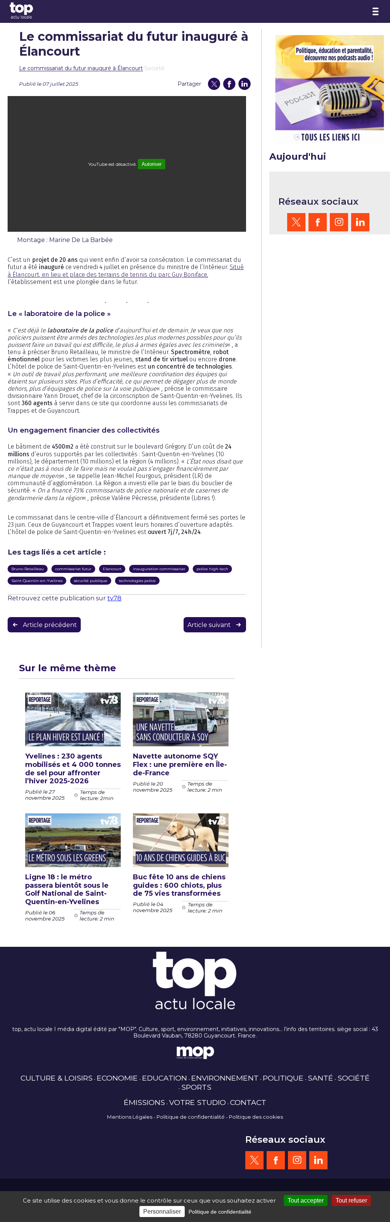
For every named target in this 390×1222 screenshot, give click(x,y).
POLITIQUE (283, 1077)
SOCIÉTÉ (353, 1077)
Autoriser (151, 164)
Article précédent (50, 625)
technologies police (137, 580)
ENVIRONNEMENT (225, 1077)
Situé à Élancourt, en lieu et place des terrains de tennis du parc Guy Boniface (126, 270)
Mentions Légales (129, 1117)
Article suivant (209, 625)
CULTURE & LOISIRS (57, 1077)
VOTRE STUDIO (197, 1102)
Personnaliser (162, 1211)
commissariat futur (73, 568)
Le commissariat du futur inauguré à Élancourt (81, 68)
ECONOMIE (117, 1077)
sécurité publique (90, 580)
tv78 (114, 598)
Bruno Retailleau (27, 568)
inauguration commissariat (159, 568)
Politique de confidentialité (191, 1117)
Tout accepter (306, 1200)
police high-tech (212, 568)
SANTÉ (320, 1077)
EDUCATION (164, 1077)
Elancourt (112, 568)
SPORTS (196, 1087)
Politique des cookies (256, 1117)
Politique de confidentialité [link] (220, 1212)
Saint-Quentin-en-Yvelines (36, 580)
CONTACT (248, 1102)
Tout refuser (351, 1200)
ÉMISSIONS (144, 1102)
